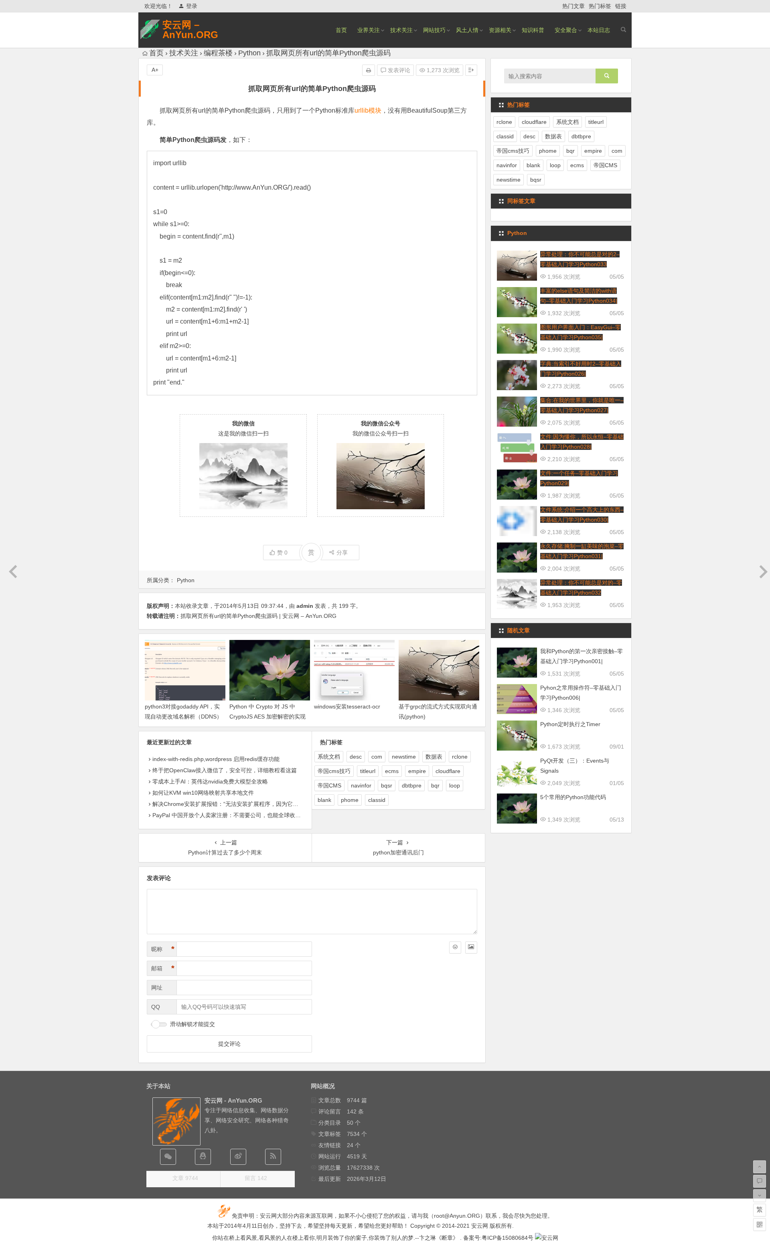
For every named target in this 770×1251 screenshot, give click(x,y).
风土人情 (467, 30)
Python (249, 53)
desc (356, 756)
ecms (392, 771)
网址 (156, 987)
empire (417, 771)
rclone (460, 756)
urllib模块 (368, 110)
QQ (155, 1007)
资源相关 (500, 30)
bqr (435, 785)
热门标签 (600, 6)
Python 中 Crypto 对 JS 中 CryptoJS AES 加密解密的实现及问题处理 (267, 716)
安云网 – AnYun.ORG (190, 29)
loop (454, 785)
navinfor (361, 785)
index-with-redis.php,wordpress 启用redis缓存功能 (216, 759)
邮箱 (162, 968)
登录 (191, 6)
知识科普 (533, 30)
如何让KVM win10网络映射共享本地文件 (203, 792)
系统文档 (329, 756)
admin (304, 606)
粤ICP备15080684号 (507, 1238)
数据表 (434, 756)
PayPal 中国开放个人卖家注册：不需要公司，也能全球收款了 (229, 815)
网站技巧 (434, 30)
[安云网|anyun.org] (546, 1238)
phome (350, 800)
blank (324, 800)
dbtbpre (411, 785)
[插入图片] (471, 947)
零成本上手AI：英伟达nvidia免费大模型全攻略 (210, 781)
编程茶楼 (218, 53)
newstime (404, 756)
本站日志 (599, 30)
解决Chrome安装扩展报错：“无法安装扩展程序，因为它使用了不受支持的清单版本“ (257, 804)
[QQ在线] (203, 1157)
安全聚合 (566, 30)
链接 (620, 6)
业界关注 (368, 30)
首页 (341, 30)
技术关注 (401, 30)
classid (376, 800)
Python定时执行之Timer (570, 724)
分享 (342, 552)
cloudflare (448, 771)
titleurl (367, 771)
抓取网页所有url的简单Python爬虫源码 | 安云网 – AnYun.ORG (258, 616)
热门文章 (573, 6)
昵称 (162, 949)
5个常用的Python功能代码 (573, 797)
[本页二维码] (759, 1224)
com (376, 756)
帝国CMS (329, 785)
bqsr (386, 785)
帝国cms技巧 (334, 771)
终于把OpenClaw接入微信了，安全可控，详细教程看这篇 (224, 770)
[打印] (368, 70)
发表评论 (398, 70)
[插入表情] (455, 947)
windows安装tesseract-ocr (347, 706)
